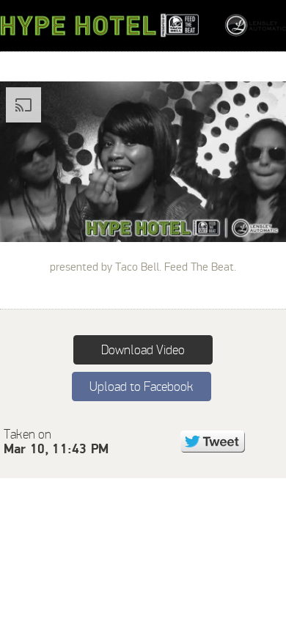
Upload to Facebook (141, 386)
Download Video (143, 350)
